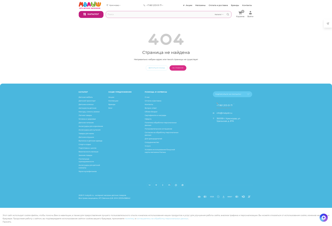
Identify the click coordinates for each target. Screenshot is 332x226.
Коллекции (113, 101)
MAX (176, 185)
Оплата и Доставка (153, 101)
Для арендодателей (153, 139)
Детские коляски (86, 104)
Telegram (156, 185)
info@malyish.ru (224, 113)
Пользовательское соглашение (158, 129)
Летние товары (85, 115)
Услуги (148, 146)
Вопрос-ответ (151, 108)
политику (129, 218)
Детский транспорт (87, 101)
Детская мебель (86, 97)
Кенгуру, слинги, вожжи (89, 112)
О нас (147, 97)
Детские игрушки (86, 137)
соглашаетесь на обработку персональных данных (162, 218)
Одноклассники (162, 185)
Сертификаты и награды (155, 115)
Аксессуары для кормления (91, 126)
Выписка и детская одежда (90, 141)
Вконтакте (149, 185)
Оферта (148, 119)
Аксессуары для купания (90, 130)
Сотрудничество (152, 142)
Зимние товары (85, 155)
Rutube (169, 185)
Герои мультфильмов (88, 171)
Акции (111, 97)
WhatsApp (182, 185)
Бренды (111, 104)
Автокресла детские (87, 108)
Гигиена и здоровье (87, 119)
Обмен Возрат (151, 112)
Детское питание (86, 123)
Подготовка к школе (87, 148)
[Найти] (227, 14)
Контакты (149, 104)
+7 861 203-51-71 (154, 5)
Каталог (83, 92)
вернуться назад (157, 68)
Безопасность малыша (88, 152)
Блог (110, 108)
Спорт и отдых (85, 144)
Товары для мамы (86, 133)
